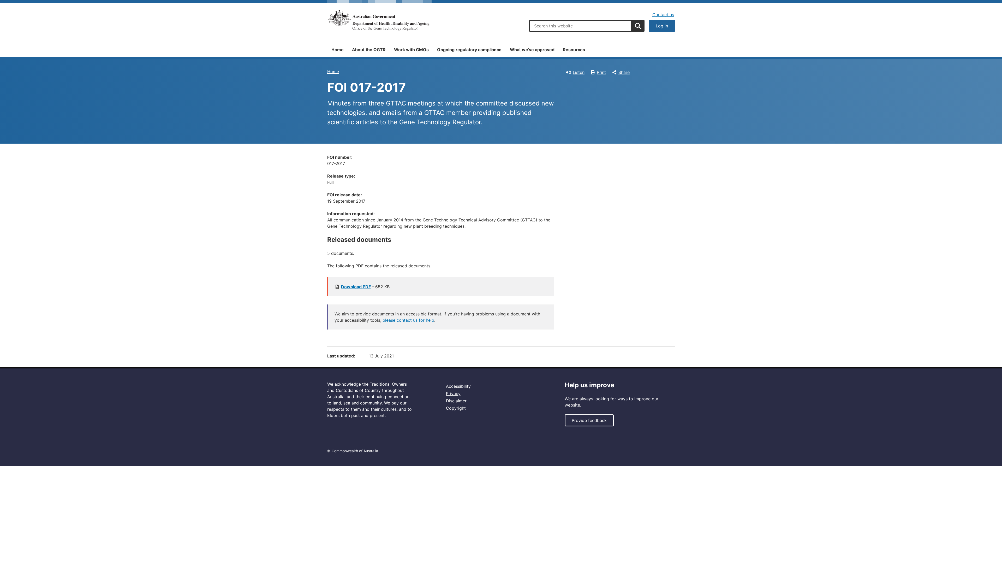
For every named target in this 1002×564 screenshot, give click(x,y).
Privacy (453, 393)
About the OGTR (369, 49)
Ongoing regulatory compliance (469, 49)
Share (624, 72)
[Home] (379, 20)
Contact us (663, 14)
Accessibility (458, 386)
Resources (574, 49)
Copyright (456, 408)
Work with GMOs (411, 49)
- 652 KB (365, 286)
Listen (578, 72)
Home (337, 49)
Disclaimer (456, 400)
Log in (662, 25)
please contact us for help (408, 320)
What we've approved (532, 49)
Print (601, 72)
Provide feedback (589, 420)
